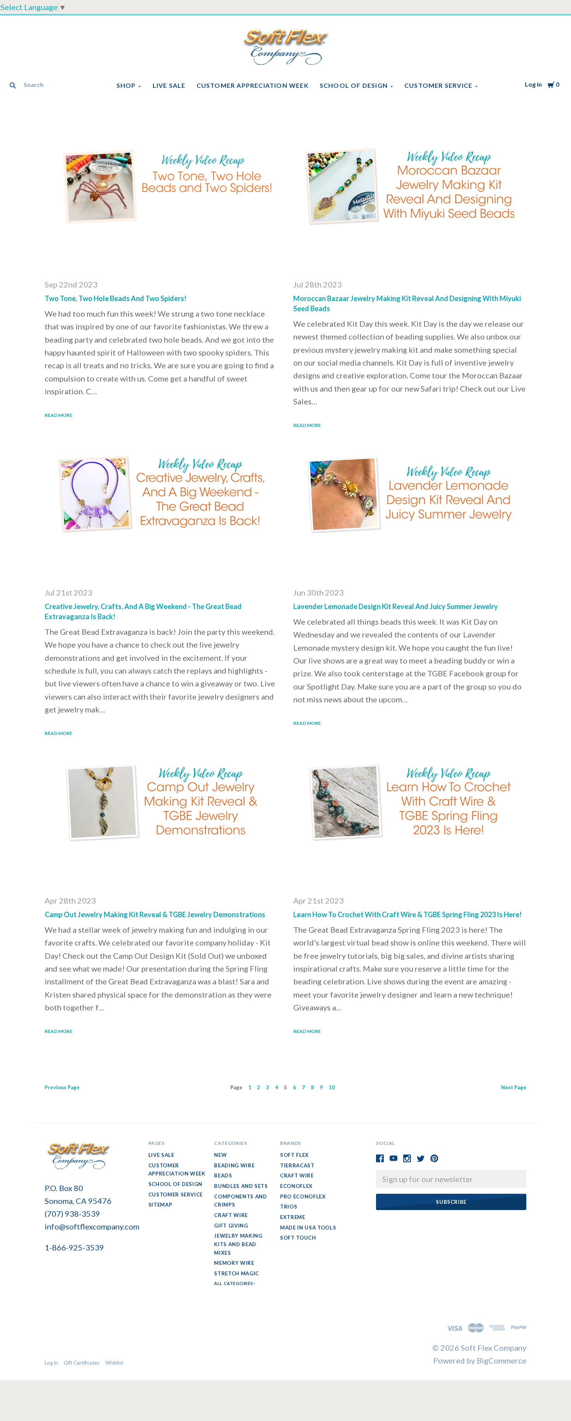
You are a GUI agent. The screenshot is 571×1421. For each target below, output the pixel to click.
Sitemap (160, 1205)
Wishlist (114, 1363)
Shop (126, 85)
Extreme (292, 1217)
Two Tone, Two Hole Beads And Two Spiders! (115, 298)
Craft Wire (231, 1215)
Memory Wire (234, 1263)
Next (513, 1087)
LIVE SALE (169, 85)
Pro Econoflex (303, 1196)
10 (332, 1087)
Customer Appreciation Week (253, 85)
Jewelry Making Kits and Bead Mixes (238, 1244)
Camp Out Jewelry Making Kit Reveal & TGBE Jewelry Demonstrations (155, 914)
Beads (223, 1175)
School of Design (354, 85)
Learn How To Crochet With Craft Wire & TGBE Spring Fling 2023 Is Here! (407, 914)
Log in (533, 84)
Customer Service (438, 85)
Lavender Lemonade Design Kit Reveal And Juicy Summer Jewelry (395, 606)
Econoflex (296, 1186)
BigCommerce (501, 1360)
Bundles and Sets (241, 1186)
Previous (62, 1087)
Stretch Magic (236, 1273)
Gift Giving (231, 1225)
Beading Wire (234, 1165)
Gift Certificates (81, 1363)
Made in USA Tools (308, 1227)
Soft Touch (298, 1238)
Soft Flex (294, 1155)
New (220, 1155)
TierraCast (297, 1165)
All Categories (234, 1283)
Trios (288, 1206)
